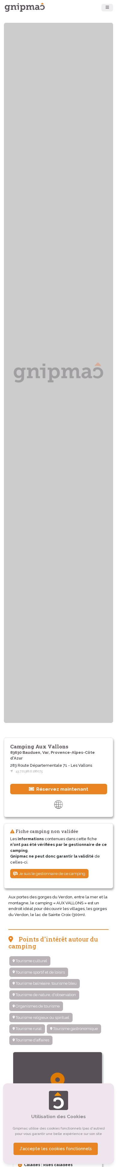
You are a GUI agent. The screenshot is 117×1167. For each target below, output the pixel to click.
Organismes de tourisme (37, 1006)
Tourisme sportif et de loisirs (40, 972)
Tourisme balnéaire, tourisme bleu (45, 983)
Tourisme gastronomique (75, 1028)
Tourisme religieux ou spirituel (42, 1017)
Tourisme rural (28, 1028)
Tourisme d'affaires (32, 1040)
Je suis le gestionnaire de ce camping (51, 873)
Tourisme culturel (31, 961)
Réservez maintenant (61, 789)
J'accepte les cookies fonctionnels (56, 1148)
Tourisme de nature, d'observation (45, 994)
